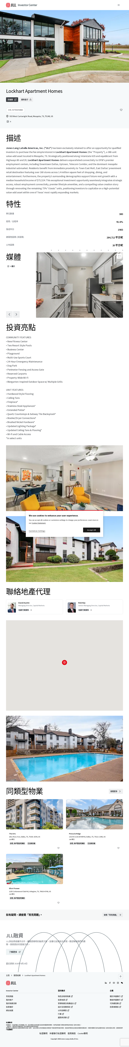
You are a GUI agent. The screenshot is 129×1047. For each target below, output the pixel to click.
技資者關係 (114, 1007)
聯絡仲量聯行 (115, 1000)
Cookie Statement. (39, 523)
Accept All (91, 530)
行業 (59, 1014)
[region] (64, 523)
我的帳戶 (9, 1000)
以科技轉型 (62, 1010)
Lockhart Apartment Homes (35, 975)
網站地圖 (9, 1010)
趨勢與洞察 (62, 1017)
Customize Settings (37, 531)
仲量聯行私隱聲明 (58, 1033)
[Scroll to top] (120, 976)
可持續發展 (114, 1003)
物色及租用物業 (64, 996)
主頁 (8, 975)
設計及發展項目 (64, 1007)
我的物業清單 (11, 1003)
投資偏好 (9, 1007)
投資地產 (61, 1000)
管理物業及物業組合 (66, 1003)
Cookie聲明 (83, 1033)
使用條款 (72, 1033)
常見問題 (9, 996)
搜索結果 (17, 975)
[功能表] (118, 5)
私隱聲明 (43, 1033)
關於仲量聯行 (115, 996)
